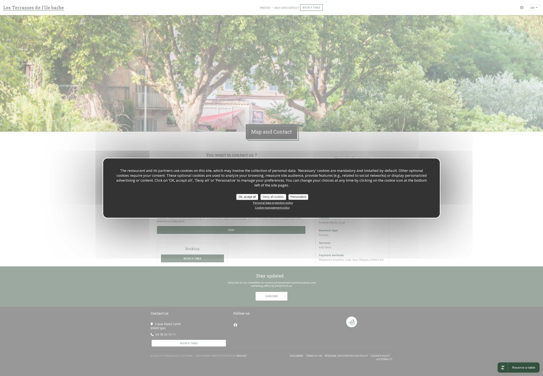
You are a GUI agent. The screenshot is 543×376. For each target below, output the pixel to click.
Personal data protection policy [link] (273, 203)
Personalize (298, 197)
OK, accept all (247, 197)
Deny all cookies (273, 197)
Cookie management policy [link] (272, 207)
